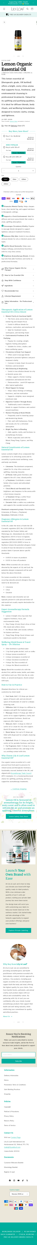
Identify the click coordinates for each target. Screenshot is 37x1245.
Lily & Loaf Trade (17, 1212)
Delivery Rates (13, 121)
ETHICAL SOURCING (26, 1234)
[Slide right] (23, 56)
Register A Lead (9, 1172)
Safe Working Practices (12, 1089)
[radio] (18, 137)
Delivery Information (11, 1075)
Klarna (6, 1080)
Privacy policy (27, 1214)
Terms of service (14, 1217)
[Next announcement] (33, 3)
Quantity (18, 166)
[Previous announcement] (4, 3)
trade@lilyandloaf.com (12, 1147)
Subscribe (18, 1061)
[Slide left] (14, 56)
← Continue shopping (18, 789)
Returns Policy (9, 1121)
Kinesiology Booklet (11, 1167)
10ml (5, 179)
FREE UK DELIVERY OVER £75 (20, 14)
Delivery (14, 126)
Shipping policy (25, 1217)
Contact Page (16, 1137)
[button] (4, 9)
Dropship (7, 1094)
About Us (6, 1016)
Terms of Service (10, 1125)
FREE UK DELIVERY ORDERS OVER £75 (18, 1237)
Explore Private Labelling (18, 930)
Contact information (19, 1220)
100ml (23, 179)
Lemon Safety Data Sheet (18, 816)
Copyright (7, 1107)
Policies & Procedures (11, 1111)
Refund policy (17, 1214)
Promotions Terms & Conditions (15, 1085)
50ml (14, 179)
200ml (6, 184)
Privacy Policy (9, 1116)
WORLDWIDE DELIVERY (11, 1231)
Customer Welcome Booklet (13, 1162)
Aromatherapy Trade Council (21, 773)
